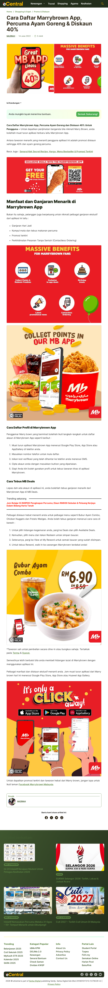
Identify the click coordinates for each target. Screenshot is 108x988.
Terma (16, 653)
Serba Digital (35, 981)
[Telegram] (57, 818)
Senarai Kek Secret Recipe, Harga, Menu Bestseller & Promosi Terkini (56, 151)
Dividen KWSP (37, 965)
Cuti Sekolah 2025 (13, 952)
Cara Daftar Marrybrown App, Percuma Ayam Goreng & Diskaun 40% (49, 23)
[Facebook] (46, 818)
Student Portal (89, 948)
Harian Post (88, 962)
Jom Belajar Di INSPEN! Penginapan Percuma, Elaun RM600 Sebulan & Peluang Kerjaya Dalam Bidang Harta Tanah (51, 504)
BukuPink (86, 965)
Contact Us (61, 958)
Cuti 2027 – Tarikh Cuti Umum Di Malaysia (78, 922)
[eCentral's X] (91, 974)
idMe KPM (35, 948)
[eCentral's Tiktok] (95, 974)
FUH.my (86, 955)
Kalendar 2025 (11, 959)
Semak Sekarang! (88, 114)
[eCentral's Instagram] (86, 974)
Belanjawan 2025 (12, 948)
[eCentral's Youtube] (100, 974)
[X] (51, 818)
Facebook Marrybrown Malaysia (36, 784)
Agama (74, 3)
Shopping (62, 3)
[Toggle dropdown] (44, 3)
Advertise (61, 955)
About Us (61, 948)
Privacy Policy (63, 951)
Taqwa (85, 951)
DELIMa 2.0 (35, 951)
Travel (51, 3)
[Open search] (102, 4)
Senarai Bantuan (38, 958)
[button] (14, 104)
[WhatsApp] (62, 818)
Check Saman (37, 962)
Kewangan (35, 955)
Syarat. (26, 653)
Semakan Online (90, 958)
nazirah (11, 36)
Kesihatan (86, 3)
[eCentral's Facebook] (82, 974)
